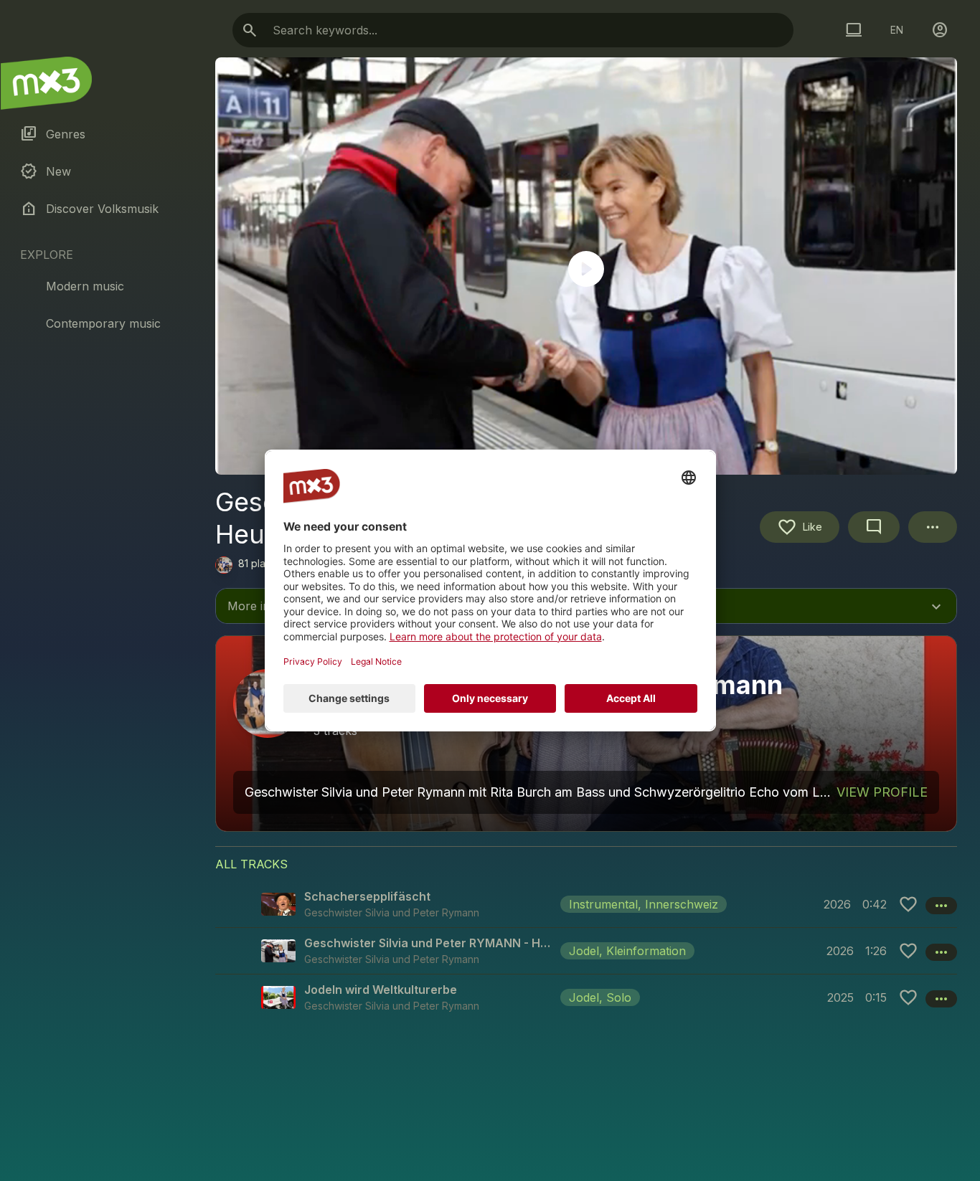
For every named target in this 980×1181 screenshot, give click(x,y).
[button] (586, 904)
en (896, 30)
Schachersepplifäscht (367, 896)
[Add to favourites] (908, 904)
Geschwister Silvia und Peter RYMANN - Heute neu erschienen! (429, 943)
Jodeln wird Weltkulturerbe (380, 989)
